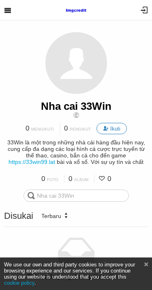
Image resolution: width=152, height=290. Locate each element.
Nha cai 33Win (76, 106)
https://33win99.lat (32, 162)
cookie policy (19, 283)
